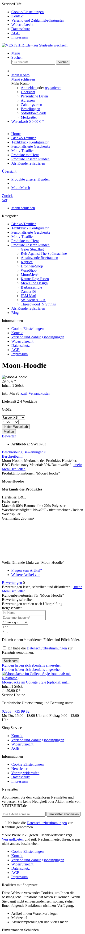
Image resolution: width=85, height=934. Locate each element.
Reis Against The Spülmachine (44, 253)
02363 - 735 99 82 (16, 711)
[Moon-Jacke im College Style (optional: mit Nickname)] (42, 678)
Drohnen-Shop (32, 266)
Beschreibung (12, 452)
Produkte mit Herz (25, 241)
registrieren (53, 88)
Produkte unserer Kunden (30, 245)
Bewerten (9, 436)
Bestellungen (30, 109)
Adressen (28, 100)
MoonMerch (30, 275)
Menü (15, 53)
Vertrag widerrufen (25, 773)
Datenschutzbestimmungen (47, 648)
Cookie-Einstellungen (27, 12)
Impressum (19, 37)
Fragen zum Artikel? (26, 570)
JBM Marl (28, 296)
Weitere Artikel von (25, 575)
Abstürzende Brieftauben (39, 258)
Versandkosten (13, 839)
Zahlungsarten (31, 105)
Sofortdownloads (33, 113)
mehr (77, 465)
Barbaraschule (31, 287)
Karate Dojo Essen (35, 279)
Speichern (10, 661)
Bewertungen (34, 452)
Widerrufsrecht (22, 25)
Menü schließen (23, 79)
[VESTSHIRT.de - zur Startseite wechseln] (35, 45)
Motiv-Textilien (22, 237)
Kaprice (27, 262)
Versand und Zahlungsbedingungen (37, 20)
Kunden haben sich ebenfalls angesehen (31, 665)
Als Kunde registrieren (28, 308)
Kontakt (17, 16)
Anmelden (29, 88)
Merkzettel (29, 117)
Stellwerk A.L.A (33, 300)
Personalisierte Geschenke (30, 232)
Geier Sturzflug (32, 249)
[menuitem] (47, 12)
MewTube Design (34, 283)
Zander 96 (28, 291)
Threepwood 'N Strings (38, 304)
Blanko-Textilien (23, 224)
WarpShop (29, 270)
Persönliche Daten (34, 96)
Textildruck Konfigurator (30, 228)
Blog (15, 313)
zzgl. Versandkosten (35, 393)
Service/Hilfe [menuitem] (33, 20)
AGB (15, 33)
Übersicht (28, 92)
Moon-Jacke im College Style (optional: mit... (36, 682)
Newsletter (19, 769)
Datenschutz (20, 29)
